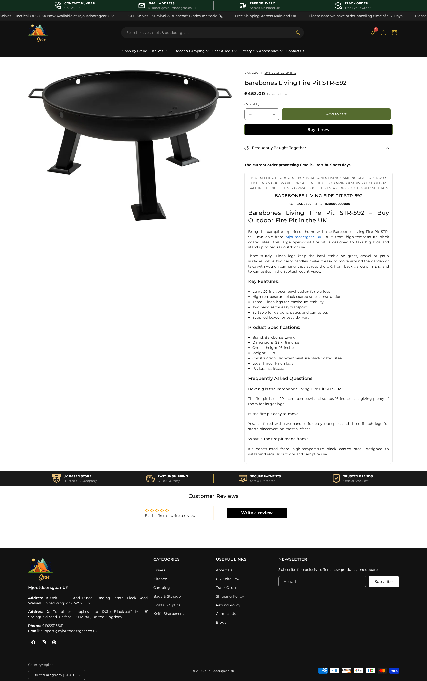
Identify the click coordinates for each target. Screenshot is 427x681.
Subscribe (384, 581)
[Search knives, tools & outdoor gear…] (298, 33)
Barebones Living (280, 72)
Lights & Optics (167, 605)
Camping (161, 587)
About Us (224, 570)
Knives (159, 570)
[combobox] (209, 32)
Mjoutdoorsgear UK (303, 237)
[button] (394, 32)
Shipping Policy (230, 596)
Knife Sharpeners (168, 613)
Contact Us (295, 51)
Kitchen (160, 579)
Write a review (257, 513)
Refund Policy (228, 605)
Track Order (226, 587)
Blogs (221, 622)
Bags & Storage (167, 596)
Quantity (251, 104)
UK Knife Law (227, 579)
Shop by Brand (134, 51)
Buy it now (318, 129)
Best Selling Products (272, 178)
